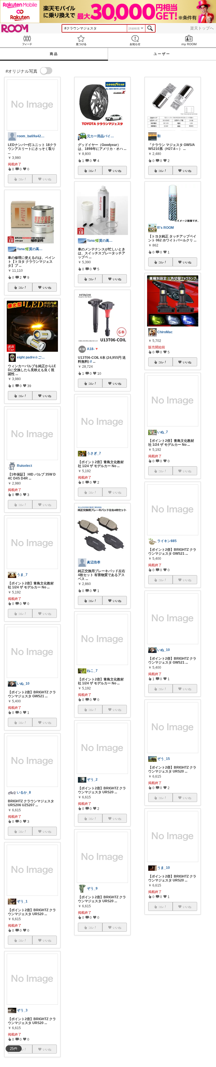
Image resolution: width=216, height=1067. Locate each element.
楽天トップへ (202, 28)
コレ (21, 287)
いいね (47, 287)
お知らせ (135, 40)
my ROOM (189, 40)
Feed (27, 40)
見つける (81, 40)
